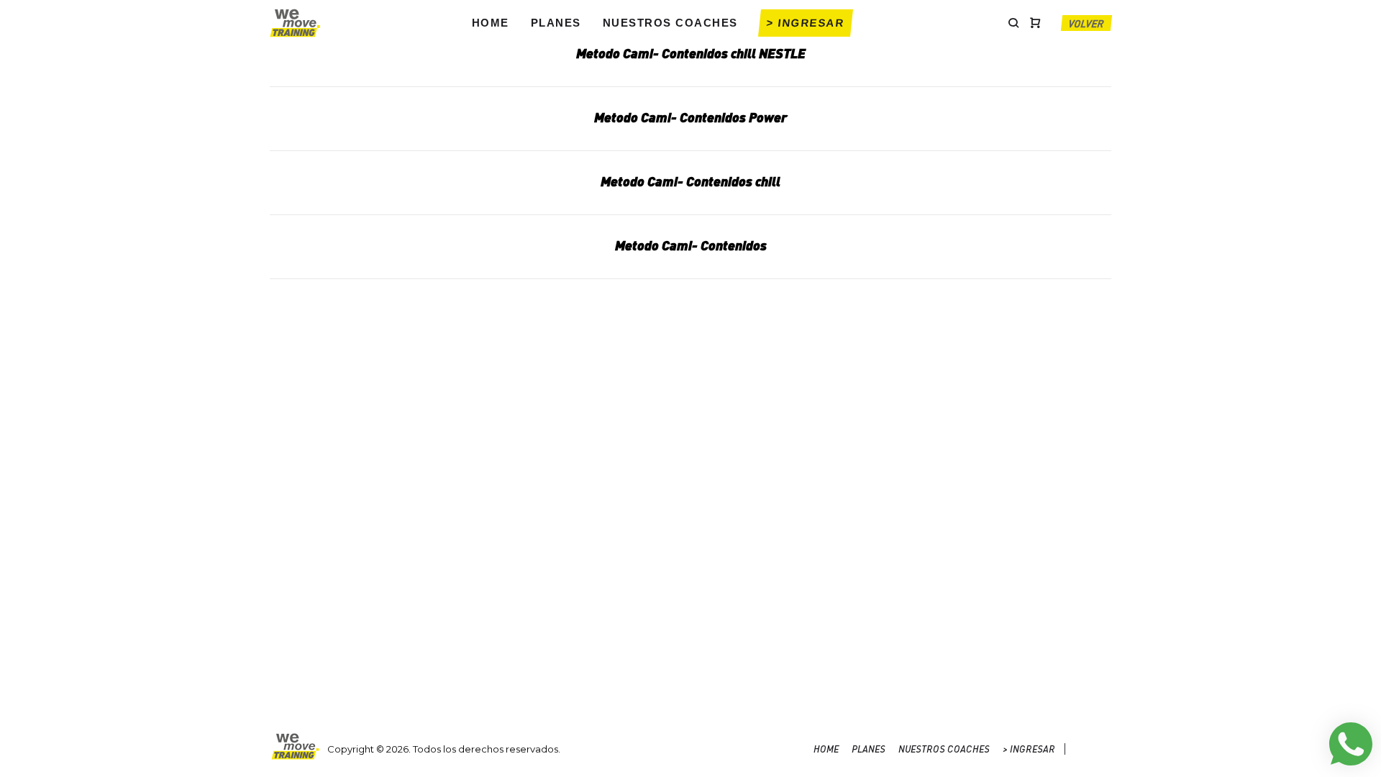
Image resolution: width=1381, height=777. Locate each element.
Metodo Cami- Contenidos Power (690, 117)
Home (490, 23)
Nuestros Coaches (670, 23)
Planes (556, 23)
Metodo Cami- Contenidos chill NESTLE (691, 53)
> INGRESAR (805, 23)
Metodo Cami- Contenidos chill (690, 181)
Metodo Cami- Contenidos (691, 245)
